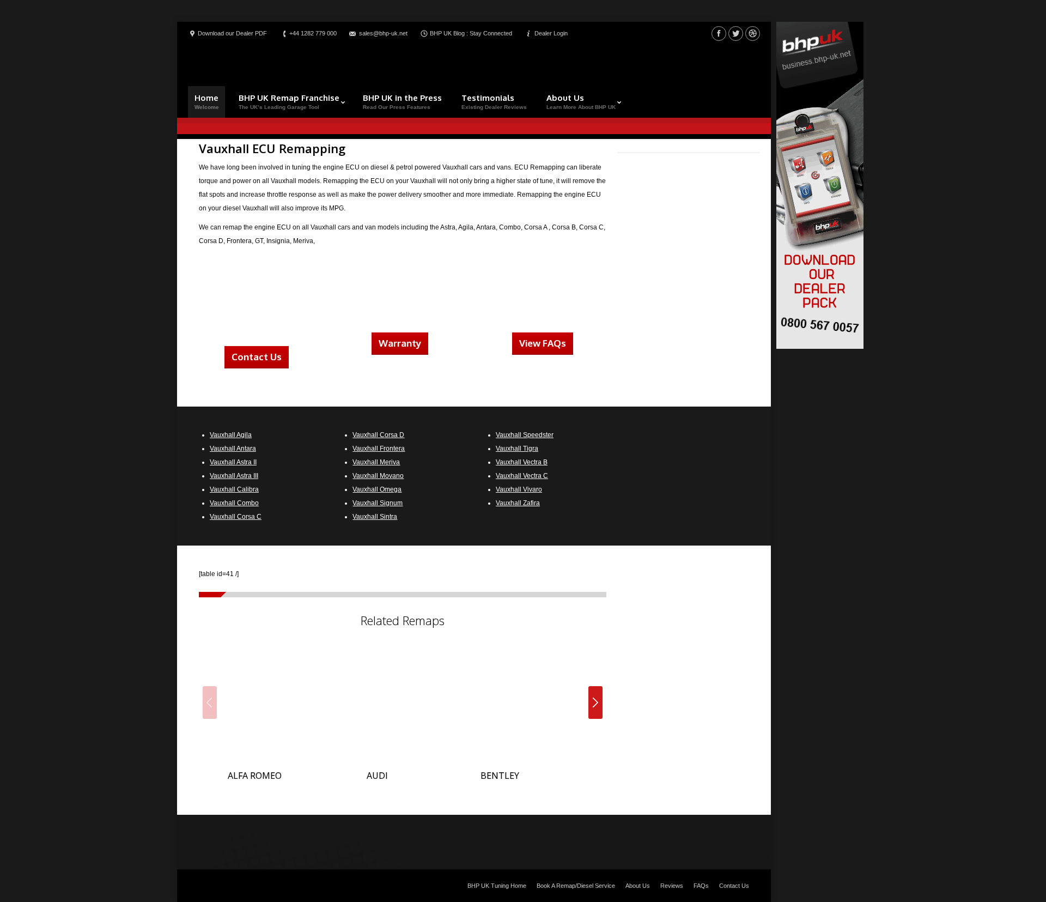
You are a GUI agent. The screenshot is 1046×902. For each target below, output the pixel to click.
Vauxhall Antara (233, 448)
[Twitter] (735, 33)
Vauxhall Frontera (378, 448)
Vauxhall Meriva (376, 462)
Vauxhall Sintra (374, 516)
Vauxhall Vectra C (522, 476)
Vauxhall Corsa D (378, 435)
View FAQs (542, 343)
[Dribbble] (752, 33)
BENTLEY (500, 776)
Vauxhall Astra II (233, 462)
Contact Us (257, 356)
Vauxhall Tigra (517, 448)
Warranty (400, 343)
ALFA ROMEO (255, 776)
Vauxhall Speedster (525, 435)
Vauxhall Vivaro (519, 489)
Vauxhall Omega (377, 489)
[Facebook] (718, 33)
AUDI (377, 776)
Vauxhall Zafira (518, 503)
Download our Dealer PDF (232, 33)
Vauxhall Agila (231, 435)
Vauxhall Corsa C (236, 516)
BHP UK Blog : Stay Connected (471, 33)
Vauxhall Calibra (234, 489)
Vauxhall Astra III (234, 476)
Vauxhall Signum (377, 503)
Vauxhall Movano (378, 476)
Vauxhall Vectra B (522, 462)
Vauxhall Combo (234, 503)
